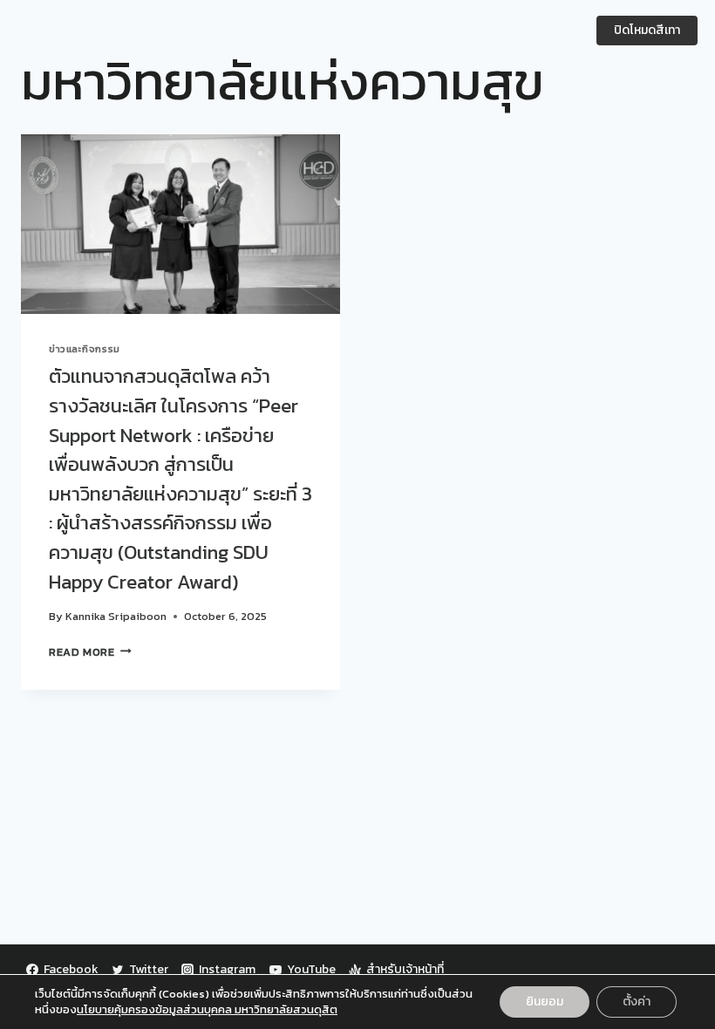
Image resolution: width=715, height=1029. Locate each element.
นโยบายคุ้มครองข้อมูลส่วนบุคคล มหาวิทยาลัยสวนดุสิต (207, 1009)
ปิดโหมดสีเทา (647, 30)
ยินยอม (544, 1001)
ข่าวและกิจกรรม (84, 349)
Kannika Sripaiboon (116, 616)
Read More (90, 652)
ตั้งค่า (636, 1001)
